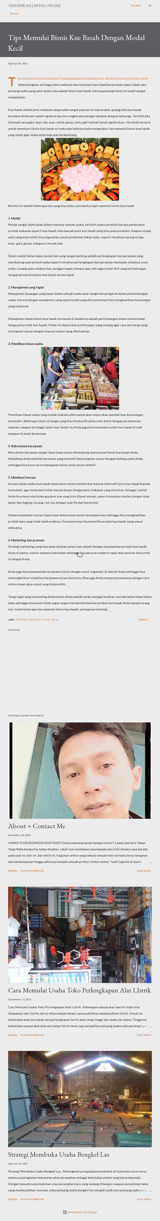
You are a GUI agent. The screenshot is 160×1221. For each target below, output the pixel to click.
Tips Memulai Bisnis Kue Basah (38, 78)
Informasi (22, 619)
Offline (45, 619)
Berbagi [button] (143, 619)
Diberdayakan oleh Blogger (82, 1212)
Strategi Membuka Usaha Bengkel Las (58, 1154)
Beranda (14, 13)
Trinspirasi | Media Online (34, 5)
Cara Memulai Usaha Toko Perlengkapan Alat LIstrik (79, 990)
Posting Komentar (32, 870)
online (55, 619)
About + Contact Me (36, 825)
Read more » (144, 870)
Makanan (34, 619)
